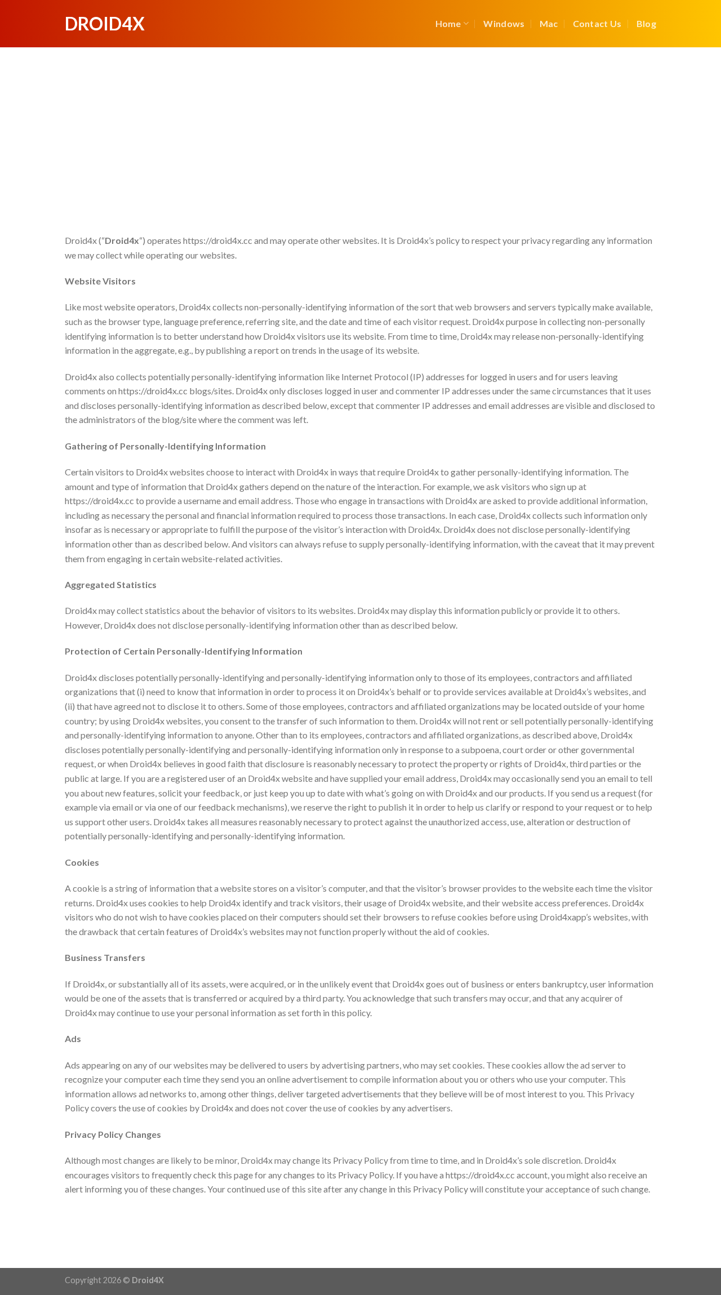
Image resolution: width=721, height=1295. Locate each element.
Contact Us (597, 23)
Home (448, 23)
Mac (549, 23)
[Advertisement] (360, 132)
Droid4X (105, 24)
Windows (503, 23)
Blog (646, 23)
